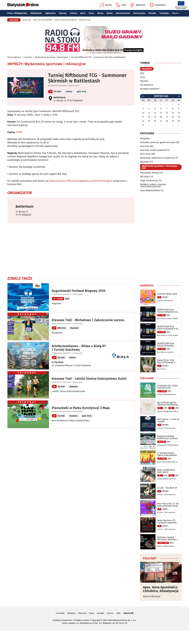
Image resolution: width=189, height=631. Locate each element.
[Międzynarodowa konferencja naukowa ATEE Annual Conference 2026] (148, 440)
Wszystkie (147, 68)
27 (161, 121)
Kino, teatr (145, 154)
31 (143, 125)
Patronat (82, 613)
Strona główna (14, 57)
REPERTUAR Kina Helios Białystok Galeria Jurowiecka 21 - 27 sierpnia (168, 344)
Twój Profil (128, 613)
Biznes (100, 13)
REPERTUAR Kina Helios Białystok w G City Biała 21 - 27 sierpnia (167, 311)
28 (167, 121)
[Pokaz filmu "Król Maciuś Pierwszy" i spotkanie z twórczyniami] (148, 364)
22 (173, 117)
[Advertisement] (71, 249)
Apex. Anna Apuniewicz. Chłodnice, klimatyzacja (160, 589)
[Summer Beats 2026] (148, 297)
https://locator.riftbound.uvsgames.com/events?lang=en (81, 180)
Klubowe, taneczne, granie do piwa (157, 142)
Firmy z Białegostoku (17, 13)
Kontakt (100, 613)
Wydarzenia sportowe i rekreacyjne (51, 57)
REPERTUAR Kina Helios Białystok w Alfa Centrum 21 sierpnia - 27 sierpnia (168, 327)
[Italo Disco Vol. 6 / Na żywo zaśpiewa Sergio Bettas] (148, 508)
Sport (83, 13)
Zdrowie (152, 13)
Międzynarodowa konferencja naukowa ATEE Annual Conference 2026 (167, 437)
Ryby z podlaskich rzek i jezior (166, 471)
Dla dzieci (145, 176)
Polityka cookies (81, 620)
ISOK (118, 613)
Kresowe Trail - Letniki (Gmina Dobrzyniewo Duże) (89, 378)
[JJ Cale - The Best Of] (148, 491)
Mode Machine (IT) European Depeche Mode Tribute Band (166, 521)
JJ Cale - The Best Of (167, 488)
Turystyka (164, 13)
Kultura (73, 13)
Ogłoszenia (140, 5)
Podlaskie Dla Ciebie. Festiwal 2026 (167, 387)
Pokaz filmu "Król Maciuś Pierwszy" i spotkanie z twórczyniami (166, 361)
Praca (91, 13)
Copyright (95, 620)
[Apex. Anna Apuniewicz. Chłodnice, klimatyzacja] (161, 572)
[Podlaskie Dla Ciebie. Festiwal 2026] (148, 390)
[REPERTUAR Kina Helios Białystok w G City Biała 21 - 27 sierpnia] (148, 314)
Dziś (142, 73)
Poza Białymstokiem (150, 190)
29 (173, 121)
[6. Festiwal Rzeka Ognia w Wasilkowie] (148, 457)
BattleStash (59, 97)
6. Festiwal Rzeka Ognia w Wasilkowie (167, 454)
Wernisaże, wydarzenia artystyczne (157, 158)
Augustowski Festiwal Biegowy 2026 (78, 291)
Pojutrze (144, 81)
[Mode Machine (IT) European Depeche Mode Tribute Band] (148, 525)
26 (155, 121)
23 (179, 117)
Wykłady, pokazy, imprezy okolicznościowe (153, 185)
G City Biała (58, 362)
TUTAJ (19, 132)
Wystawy (144, 161)
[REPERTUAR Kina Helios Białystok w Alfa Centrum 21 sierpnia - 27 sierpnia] (148, 331)
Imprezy (108, 5)
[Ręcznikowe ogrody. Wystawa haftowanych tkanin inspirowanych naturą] (148, 407)
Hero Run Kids (85, 20)
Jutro (142, 77)
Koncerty (144, 146)
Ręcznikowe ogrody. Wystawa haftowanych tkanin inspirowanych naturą (168, 403)
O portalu (60, 613)
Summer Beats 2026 (167, 294)
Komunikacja (160, 5)
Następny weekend (149, 88)
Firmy (123, 5)
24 (143, 121)
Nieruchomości (123, 13)
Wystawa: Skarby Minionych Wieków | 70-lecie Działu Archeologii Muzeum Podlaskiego (167, 538)
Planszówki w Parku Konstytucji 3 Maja (81, 408)
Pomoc (110, 613)
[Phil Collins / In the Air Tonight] (148, 423)
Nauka (110, 13)
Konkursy (27, 20)
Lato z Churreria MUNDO (42, 20)
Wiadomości (36, 13)
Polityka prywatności (62, 620)
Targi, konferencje (149, 180)
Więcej (175, 13)
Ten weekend (146, 85)
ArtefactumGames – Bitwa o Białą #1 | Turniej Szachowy (79, 348)
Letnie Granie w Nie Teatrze (66, 20)
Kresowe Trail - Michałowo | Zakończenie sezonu (88, 320)
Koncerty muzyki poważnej (153, 150)
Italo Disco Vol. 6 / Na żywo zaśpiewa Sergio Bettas (168, 505)
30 (179, 121)
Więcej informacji (151, 596)
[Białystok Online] (23, 5)
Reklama (71, 613)
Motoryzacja (139, 13)
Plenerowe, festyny (149, 172)
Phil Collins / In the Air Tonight (168, 420)
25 (149, 121)
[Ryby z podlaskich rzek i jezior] (148, 474)
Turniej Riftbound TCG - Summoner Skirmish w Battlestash (98, 57)
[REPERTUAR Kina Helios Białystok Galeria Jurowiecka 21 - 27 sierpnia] (148, 347)
